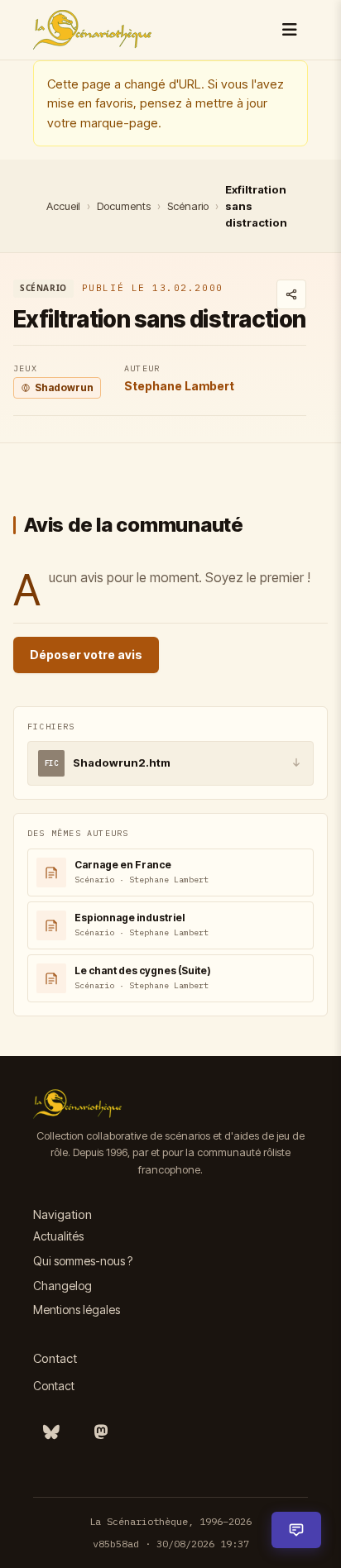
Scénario (188, 206)
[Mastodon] (101, 1432)
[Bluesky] (51, 1432)
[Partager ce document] (291, 294)
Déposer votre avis (86, 655)
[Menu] (289, 30)
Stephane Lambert (179, 386)
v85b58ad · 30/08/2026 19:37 (171, 1543)
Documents (124, 206)
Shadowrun (64, 387)
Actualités (58, 1236)
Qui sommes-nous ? (82, 1261)
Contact (53, 1386)
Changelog (62, 1286)
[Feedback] (296, 1530)
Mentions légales (76, 1310)
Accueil (63, 206)
